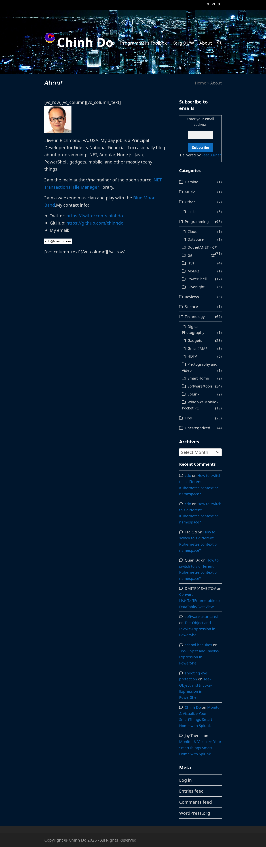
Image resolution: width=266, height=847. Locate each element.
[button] (219, 42)
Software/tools (199, 386)
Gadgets (194, 340)
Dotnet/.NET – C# (202, 247)
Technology (194, 316)
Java (190, 263)
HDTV (192, 356)
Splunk (193, 394)
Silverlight (195, 286)
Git (189, 255)
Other (190, 201)
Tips (188, 418)
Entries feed (191, 791)
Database (195, 239)
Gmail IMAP (197, 348)
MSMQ (193, 271)
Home (200, 83)
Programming (197, 221)
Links (191, 211)
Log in (185, 780)
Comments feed (195, 802)
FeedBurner (211, 155)
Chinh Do (85, 42)
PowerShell (196, 278)
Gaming (191, 181)
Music (190, 191)
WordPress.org (194, 813)
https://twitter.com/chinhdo (94, 216)
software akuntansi (201, 616)
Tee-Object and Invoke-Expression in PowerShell (197, 628)
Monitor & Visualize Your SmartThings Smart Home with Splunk (200, 747)
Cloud (192, 231)
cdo (188, 475)
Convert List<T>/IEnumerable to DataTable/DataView (199, 600)
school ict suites (198, 644)
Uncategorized (197, 427)
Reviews (192, 296)
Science (191, 306)
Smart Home (198, 378)
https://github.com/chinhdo (95, 223)
